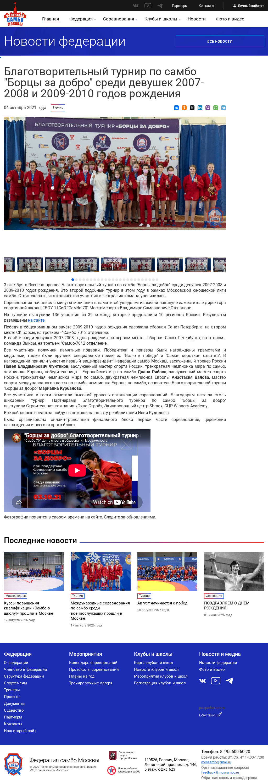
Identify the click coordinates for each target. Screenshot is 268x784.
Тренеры (12, 690)
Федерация (81, 18)
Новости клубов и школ (156, 669)
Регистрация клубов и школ (160, 683)
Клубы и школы (160, 18)
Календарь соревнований (93, 662)
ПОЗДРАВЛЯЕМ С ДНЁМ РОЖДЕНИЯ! (226, 606)
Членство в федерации (25, 669)
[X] (192, 107)
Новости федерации (218, 662)
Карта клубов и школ (153, 662)
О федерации (16, 662)
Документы (14, 703)
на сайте (36, 320)
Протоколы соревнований (94, 669)
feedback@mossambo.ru (220, 772)
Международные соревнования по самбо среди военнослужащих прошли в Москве (100, 611)
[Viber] (207, 107)
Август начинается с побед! (162, 603)
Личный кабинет (251, 6)
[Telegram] (223, 107)
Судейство (14, 710)
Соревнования (118, 18)
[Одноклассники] (184, 107)
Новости (197, 18)
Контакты (206, 6)
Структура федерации (24, 676)
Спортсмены (15, 683)
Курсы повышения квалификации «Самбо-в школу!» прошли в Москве (28, 608)
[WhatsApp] (215, 107)
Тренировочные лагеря (90, 683)
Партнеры (180, 6)
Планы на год (81, 676)
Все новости (219, 41)
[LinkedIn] (200, 107)
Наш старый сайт (20, 730)
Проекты (12, 696)
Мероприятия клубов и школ (161, 676)
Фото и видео (230, 18)
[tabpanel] (115, 262)
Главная (50, 18)
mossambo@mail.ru (216, 762)
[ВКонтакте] (176, 107)
